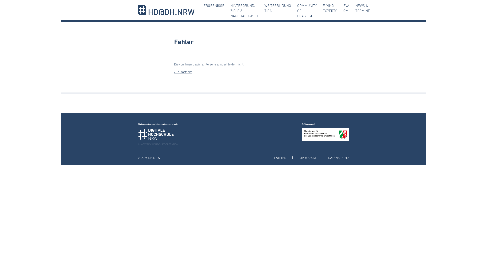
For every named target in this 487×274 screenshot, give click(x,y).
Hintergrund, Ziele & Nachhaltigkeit (244, 10)
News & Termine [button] (362, 8)
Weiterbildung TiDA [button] (277, 8)
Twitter (280, 158)
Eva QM (346, 8)
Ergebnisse (214, 5)
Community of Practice (307, 10)
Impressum (307, 158)
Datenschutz (338, 158)
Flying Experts (330, 8)
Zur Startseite (183, 72)
